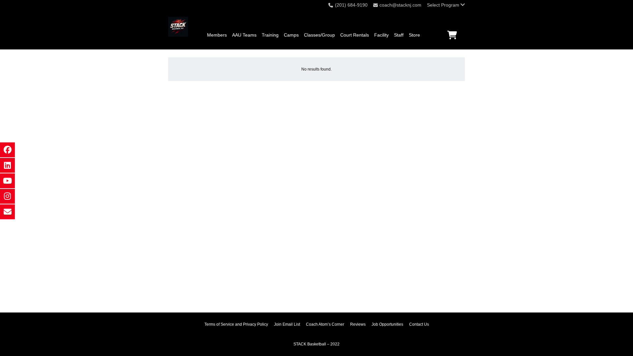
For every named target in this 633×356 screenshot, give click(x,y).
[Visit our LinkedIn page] (7, 165)
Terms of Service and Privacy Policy (236, 324)
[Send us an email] (7, 211)
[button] (445, 5)
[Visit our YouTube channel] (7, 180)
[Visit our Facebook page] (7, 149)
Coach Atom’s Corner (325, 324)
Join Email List (287, 324)
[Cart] (452, 35)
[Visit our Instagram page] (7, 196)
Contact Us (419, 324)
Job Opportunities (387, 324)
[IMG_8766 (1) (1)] (178, 27)
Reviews (358, 324)
